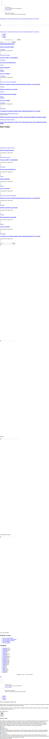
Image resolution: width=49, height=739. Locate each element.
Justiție (4, 665)
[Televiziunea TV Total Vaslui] (19, 18)
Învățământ (5, 662)
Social (4, 671)
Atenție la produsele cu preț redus (8, 89)
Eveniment (5, 659)
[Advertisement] (24, 138)
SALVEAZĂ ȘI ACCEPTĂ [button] (6, 738)
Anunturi (4, 651)
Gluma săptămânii (5, 67)
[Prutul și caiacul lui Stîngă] (7, 43)
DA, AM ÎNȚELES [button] (4, 711)
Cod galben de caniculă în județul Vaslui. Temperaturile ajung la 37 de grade (20, 111)
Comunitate (11, 44)
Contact (4, 37)
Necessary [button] (2, 726)
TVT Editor (2, 49)
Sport (4, 672)
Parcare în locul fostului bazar (8, 62)
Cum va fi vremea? (5, 73)
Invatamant (5, 663)
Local (4, 666)
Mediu (4, 667)
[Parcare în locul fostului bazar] (2, 60)
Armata (4, 652)
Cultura (4, 655)
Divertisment (5, 656)
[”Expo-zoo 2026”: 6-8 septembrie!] (5, 55)
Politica (4, 668)
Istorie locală (5, 664)
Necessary (4, 727)
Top (1, 676)
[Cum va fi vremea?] (1, 70)
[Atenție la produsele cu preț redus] (2, 86)
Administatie (6, 44)
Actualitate (2, 44)
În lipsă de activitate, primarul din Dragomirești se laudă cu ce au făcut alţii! (20, 84)
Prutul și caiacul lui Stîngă (7, 47)
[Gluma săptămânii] (2, 65)
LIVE (4, 35)
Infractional (5, 660)
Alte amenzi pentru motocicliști (8, 94)
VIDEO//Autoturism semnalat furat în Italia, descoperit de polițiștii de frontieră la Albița (23, 117)
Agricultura (5, 650)
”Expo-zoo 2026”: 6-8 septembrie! (9, 57)
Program (4, 36)
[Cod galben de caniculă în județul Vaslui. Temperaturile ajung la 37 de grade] (2, 108)
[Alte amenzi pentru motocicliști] (2, 91)
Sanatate (4, 670)
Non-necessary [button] (3, 732)
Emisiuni (4, 33)
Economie (5, 657)
